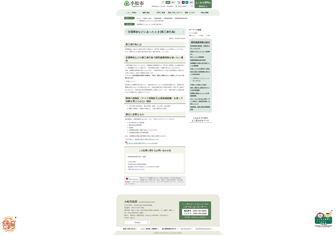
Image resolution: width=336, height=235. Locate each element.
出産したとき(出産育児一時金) (200, 69)
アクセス (137, 222)
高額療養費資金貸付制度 (198, 60)
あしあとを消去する (162, 24)
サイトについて (186, 229)
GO (192, 6)
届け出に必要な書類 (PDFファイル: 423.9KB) (143, 143)
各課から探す (147, 18)
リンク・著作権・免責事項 (148, 229)
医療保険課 (157, 18)
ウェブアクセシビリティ (203, 229)
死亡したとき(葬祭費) (197, 57)
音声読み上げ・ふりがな (158, 6)
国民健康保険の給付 (181, 18)
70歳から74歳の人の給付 (198, 85)
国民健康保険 (168, 18)
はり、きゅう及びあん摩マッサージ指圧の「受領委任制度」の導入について (200, 101)
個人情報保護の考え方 (169, 229)
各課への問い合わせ (129, 229)
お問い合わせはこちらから (136, 169)
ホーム (138, 18)
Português (170, 6)
